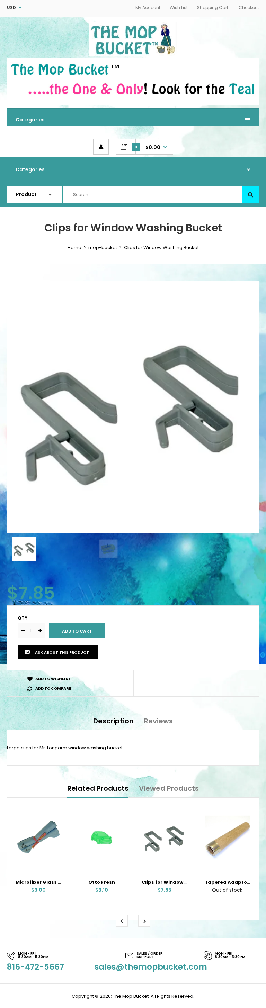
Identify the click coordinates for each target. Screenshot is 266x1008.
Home (74, 247)
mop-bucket (102, 247)
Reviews (158, 721)
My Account (147, 7)
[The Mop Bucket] (133, 54)
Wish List (179, 7)
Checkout (249, 7)
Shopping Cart (212, 7)
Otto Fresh (101, 882)
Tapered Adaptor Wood (235, 882)
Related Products (97, 788)
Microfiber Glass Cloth (43, 882)
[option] (133, 407)
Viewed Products (169, 788)
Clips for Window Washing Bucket (183, 882)
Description (113, 721)
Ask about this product (62, 652)
